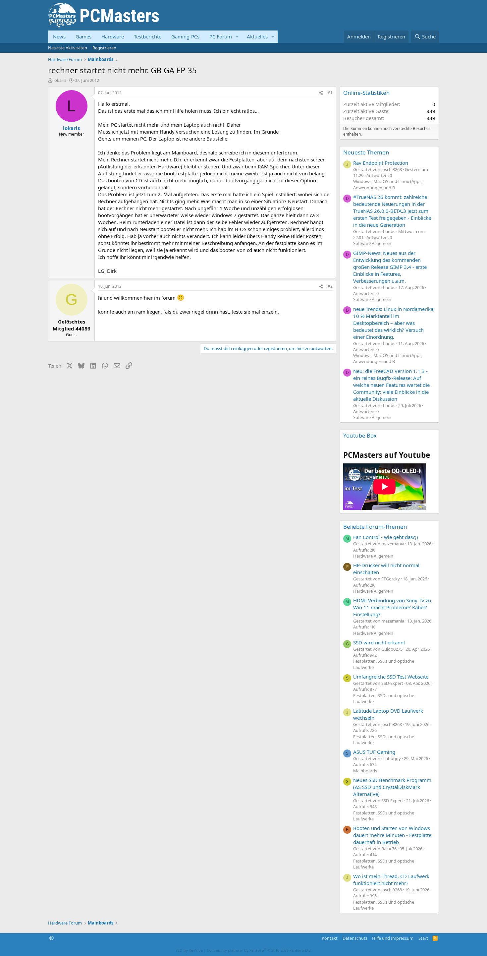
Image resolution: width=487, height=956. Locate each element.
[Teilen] (321, 93)
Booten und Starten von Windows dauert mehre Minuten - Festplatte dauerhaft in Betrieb (392, 835)
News (59, 36)
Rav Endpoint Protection (380, 162)
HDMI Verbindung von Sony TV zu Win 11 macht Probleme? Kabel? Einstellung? (392, 607)
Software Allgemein (372, 243)
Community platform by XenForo (259, 950)
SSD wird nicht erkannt (379, 642)
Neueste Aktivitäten (67, 48)
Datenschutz (355, 938)
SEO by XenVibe (189, 950)
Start (423, 938)
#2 (330, 286)
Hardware (112, 36)
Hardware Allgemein (373, 556)
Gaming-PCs (185, 36)
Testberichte (147, 36)
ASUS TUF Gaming (374, 751)
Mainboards (365, 771)
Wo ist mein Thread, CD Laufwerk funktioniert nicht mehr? (391, 879)
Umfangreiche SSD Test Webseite (390, 676)
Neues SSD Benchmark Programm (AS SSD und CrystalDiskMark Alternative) (392, 787)
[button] (237, 36)
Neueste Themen (366, 152)
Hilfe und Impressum (392, 938)
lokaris (59, 80)
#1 (330, 92)
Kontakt (330, 938)
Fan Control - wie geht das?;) (385, 537)
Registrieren (104, 48)
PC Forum (220, 36)
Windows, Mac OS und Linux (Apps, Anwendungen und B (387, 184)
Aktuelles (257, 36)
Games (83, 36)
